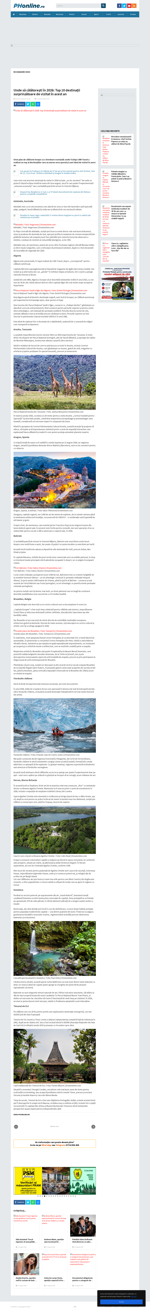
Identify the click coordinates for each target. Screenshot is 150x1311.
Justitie (121, 14)
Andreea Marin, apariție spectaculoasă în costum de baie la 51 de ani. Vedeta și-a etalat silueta (54, 1240)
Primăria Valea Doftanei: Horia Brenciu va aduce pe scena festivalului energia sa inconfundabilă (82, 1240)
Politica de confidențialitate (130, 1307)
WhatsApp (46, 1145)
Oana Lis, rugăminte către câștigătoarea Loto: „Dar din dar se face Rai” (120, 247)
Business (22, 14)
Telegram (60, 1145)
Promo (133, 14)
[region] (121, 1298)
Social (84, 14)
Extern (35, 14)
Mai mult (133, 1296)
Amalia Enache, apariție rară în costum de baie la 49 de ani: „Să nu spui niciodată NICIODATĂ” (26, 1279)
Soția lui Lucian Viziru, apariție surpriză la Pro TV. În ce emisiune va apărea (53, 1279)
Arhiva (116, 1307)
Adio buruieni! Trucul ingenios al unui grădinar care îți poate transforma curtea (26, 1240)
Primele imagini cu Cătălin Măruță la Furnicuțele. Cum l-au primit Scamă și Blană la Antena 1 (121, 176)
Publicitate (107, 1307)
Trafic (108, 14)
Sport (96, 14)
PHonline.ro (14, 14)
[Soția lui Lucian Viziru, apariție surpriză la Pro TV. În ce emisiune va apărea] (55, 1264)
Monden (47, 14)
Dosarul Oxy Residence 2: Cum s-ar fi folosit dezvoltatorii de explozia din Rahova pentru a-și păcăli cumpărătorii (55, 193)
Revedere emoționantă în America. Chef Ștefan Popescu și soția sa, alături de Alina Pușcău (121, 140)
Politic (72, 14)
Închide (121, 1302)
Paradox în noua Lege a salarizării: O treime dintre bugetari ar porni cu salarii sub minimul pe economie (55, 216)
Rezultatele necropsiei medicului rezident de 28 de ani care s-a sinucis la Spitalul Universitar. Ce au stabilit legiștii (121, 212)
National (59, 14)
